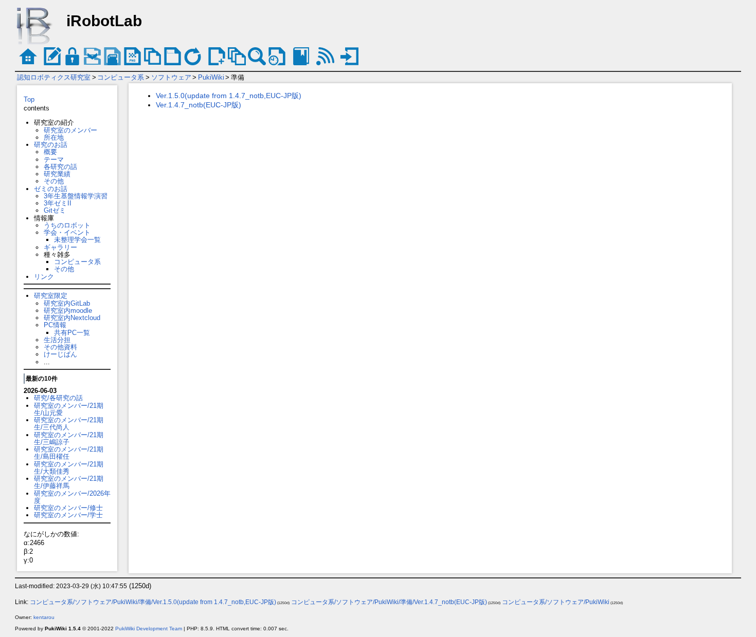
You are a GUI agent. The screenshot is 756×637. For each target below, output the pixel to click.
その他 (54, 181)
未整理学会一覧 (77, 239)
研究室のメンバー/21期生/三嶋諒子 (68, 438)
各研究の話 (60, 167)
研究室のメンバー (70, 130)
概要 (50, 152)
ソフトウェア (171, 77)
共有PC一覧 (72, 332)
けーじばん (60, 354)
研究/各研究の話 (58, 398)
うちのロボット (67, 225)
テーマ (54, 159)
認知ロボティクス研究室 (54, 77)
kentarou (44, 617)
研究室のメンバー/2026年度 (72, 497)
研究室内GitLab (67, 303)
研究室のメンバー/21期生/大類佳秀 (68, 467)
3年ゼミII (57, 203)
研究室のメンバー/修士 (68, 508)
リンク (44, 276)
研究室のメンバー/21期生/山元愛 (68, 409)
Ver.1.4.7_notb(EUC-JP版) (198, 105)
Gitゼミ (55, 210)
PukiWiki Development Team (148, 628)
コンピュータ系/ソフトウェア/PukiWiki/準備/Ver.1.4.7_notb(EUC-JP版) (389, 602)
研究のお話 (50, 144)
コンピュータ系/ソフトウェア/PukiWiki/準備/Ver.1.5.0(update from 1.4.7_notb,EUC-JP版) (153, 602)
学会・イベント (67, 232)
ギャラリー (60, 247)
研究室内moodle (68, 310)
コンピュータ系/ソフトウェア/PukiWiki (555, 602)
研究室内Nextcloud (72, 318)
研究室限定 (50, 295)
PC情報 (55, 325)
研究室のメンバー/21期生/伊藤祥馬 (68, 482)
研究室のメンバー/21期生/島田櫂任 (68, 452)
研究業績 (57, 174)
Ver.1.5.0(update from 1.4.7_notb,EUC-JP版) (228, 95)
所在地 (54, 137)
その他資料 (60, 347)
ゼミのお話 (50, 189)
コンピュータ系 (120, 77)
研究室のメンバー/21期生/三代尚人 (68, 423)
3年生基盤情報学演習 (75, 196)
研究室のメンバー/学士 (68, 515)
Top (29, 99)
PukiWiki (211, 77)
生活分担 (57, 340)
